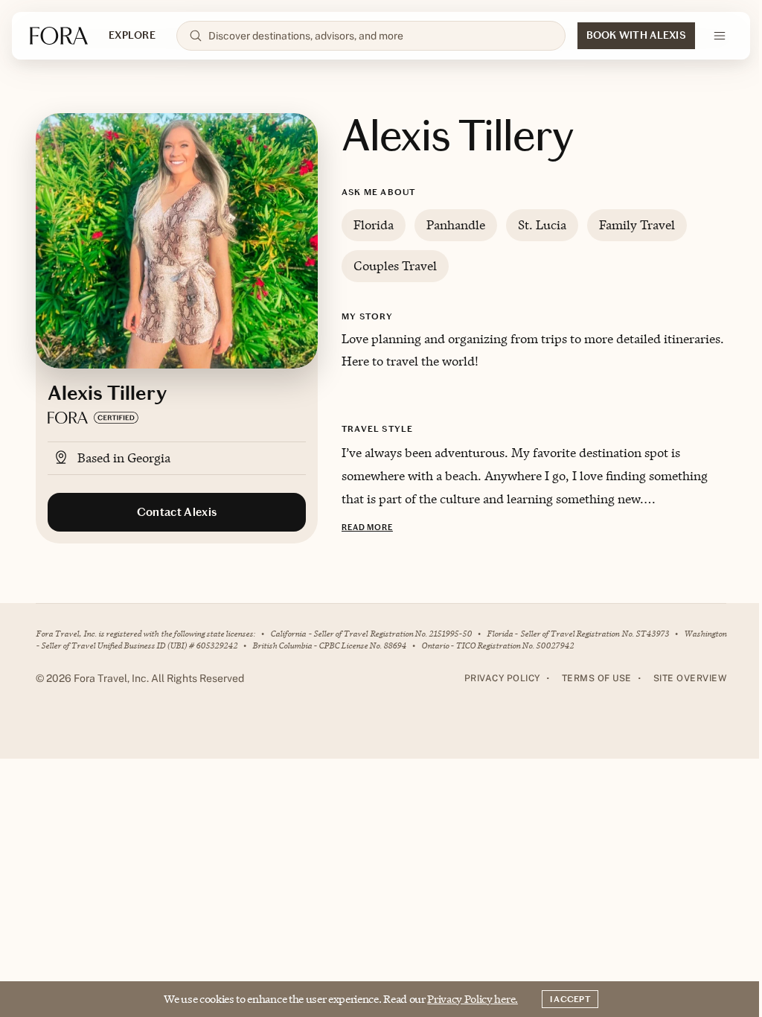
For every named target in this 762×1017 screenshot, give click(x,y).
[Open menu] (719, 35)
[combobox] (380, 36)
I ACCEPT (570, 999)
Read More (367, 527)
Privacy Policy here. (472, 999)
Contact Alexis (177, 512)
